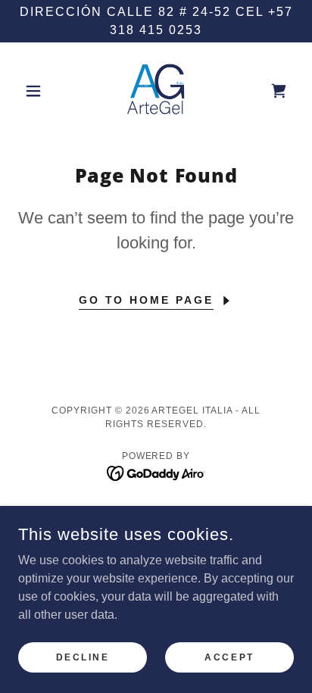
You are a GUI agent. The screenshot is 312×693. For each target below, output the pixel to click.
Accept (229, 656)
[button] (39, 91)
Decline (83, 656)
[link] (156, 91)
